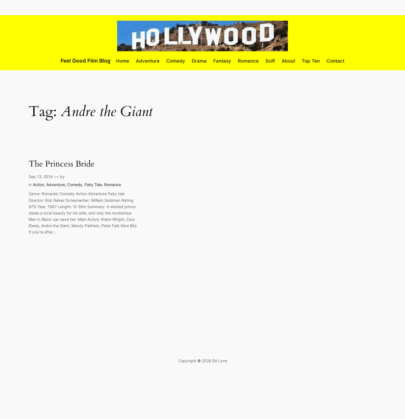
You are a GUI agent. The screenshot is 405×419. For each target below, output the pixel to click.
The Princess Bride (61, 164)
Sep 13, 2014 (41, 176)
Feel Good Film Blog (85, 60)
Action (38, 184)
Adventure (55, 184)
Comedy (74, 184)
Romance (112, 184)
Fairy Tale (93, 184)
